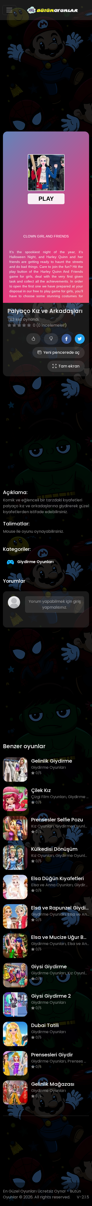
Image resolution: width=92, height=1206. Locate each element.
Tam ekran (68, 366)
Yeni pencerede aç (61, 352)
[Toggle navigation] (9, 10)
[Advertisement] (46, 76)
